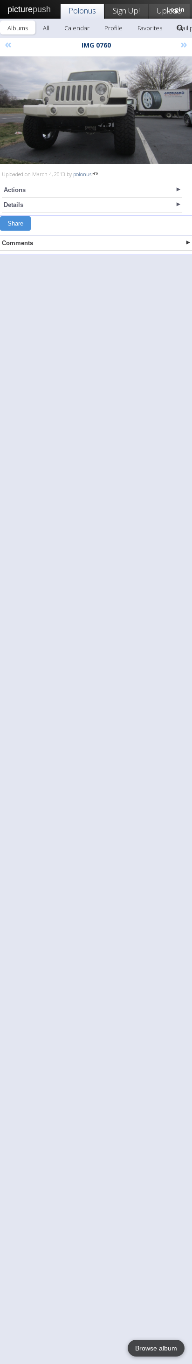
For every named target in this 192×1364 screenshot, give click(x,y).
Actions (15, 189)
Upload (169, 10)
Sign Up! (126, 10)
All (46, 28)
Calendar (76, 28)
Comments (17, 243)
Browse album (156, 1348)
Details (13, 204)
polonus (82, 174)
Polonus (82, 10)
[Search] (179, 28)
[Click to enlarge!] (96, 110)
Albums (17, 28)
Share (15, 223)
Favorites (149, 28)
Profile (113, 28)
